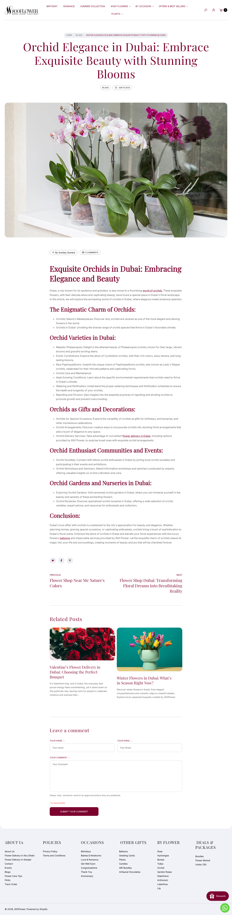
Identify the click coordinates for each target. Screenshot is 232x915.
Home (69, 35)
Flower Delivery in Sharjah (18, 859)
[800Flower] (21, 10)
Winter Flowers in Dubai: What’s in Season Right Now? (144, 680)
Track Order (11, 884)
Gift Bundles (125, 867)
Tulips (160, 863)
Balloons (123, 851)
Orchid (160, 867)
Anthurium (162, 880)
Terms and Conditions (54, 855)
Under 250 (200, 864)
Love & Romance (89, 859)
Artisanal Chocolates (129, 872)
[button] (120, 6)
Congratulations (89, 867)
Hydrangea (163, 855)
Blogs (79, 35)
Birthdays (86, 851)
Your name (57, 740)
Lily (159, 888)
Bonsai (160, 859)
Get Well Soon (88, 863)
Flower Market (202, 860)
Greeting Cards (127, 855)
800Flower (19, 909)
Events (8, 867)
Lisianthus (162, 884)
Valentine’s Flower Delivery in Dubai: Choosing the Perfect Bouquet (75, 671)
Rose (159, 851)
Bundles (199, 856)
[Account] (213, 10)
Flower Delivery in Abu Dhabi (19, 855)
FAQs (7, 880)
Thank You (86, 872)
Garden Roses (164, 872)
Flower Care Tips (13, 876)
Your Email (124, 740)
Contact (9, 863)
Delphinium (163, 876)
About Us (9, 851)
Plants (122, 859)
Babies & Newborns (91, 855)
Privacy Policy (50, 851)
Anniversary (87, 876)
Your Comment (59, 757)
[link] (53, 560)
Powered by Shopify (37, 909)
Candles (123, 863)
